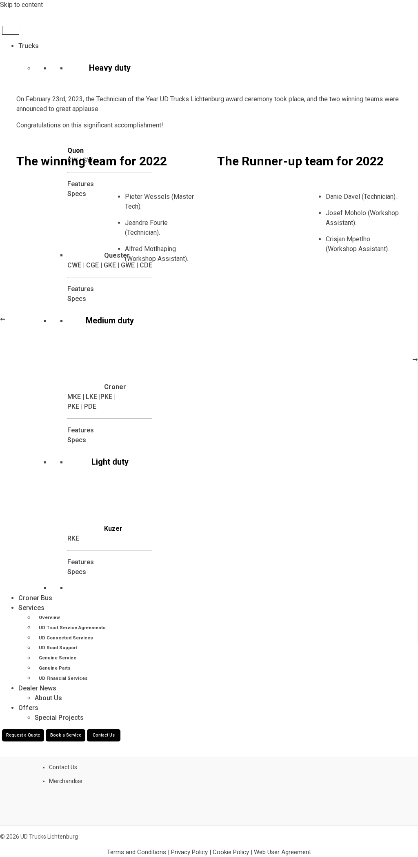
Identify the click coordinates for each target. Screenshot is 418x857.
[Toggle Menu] (10, 30)
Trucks (28, 46)
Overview (49, 617)
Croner (115, 387)
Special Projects (59, 717)
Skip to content (21, 5)
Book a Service (65, 735)
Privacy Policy (189, 852)
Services (31, 608)
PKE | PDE (81, 406)
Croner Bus (35, 598)
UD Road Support (58, 648)
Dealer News (37, 688)
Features (80, 430)
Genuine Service (57, 658)
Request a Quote (23, 735)
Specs (76, 440)
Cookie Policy (231, 852)
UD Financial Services (63, 678)
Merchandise (65, 781)
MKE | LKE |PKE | (91, 397)
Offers (28, 708)
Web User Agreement (282, 852)
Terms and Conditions (137, 852)
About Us (48, 698)
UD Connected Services (66, 638)
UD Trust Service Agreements (72, 627)
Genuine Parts (55, 668)
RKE (73, 538)
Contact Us (104, 735)
